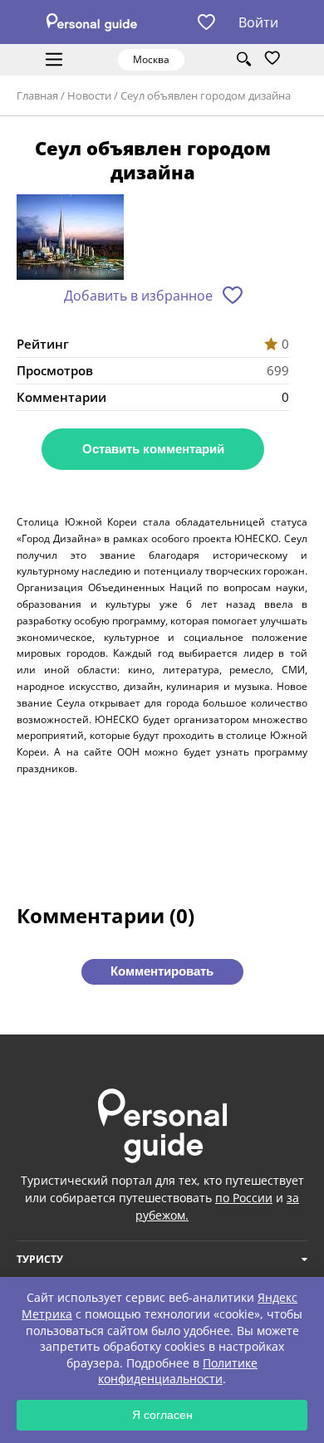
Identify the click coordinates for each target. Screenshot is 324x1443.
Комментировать (162, 971)
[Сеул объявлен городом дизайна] (70, 239)
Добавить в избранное (138, 295)
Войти (258, 22)
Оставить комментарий (153, 449)
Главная (37, 95)
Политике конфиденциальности (178, 1371)
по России (243, 1198)
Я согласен (162, 1414)
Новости (89, 95)
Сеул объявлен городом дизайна (205, 95)
